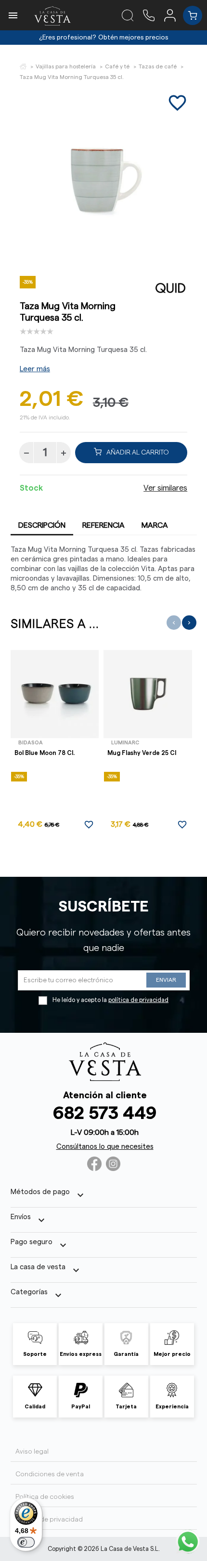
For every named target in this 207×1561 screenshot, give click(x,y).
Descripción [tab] (41, 525)
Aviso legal (32, 1451)
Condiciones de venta (49, 1474)
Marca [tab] (155, 525)
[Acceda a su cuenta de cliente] (173, 15)
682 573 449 (104, 1113)
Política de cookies (44, 1497)
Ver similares (165, 488)
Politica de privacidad (49, 1519)
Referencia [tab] (103, 525)
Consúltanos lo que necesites (105, 1146)
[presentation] (174, 622)
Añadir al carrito (137, 452)
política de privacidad (138, 1000)
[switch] (26, 1542)
